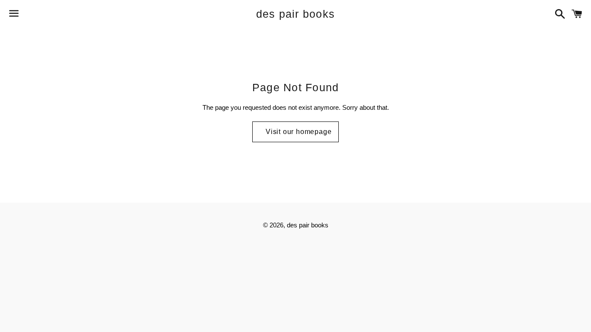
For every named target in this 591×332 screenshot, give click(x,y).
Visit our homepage (298, 131)
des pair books (295, 14)
